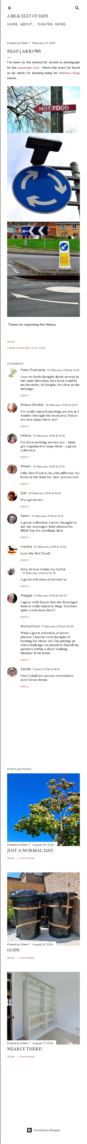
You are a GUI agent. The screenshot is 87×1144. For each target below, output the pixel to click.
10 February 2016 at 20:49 (39, 573)
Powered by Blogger (47, 1130)
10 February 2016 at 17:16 (47, 516)
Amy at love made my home (43, 569)
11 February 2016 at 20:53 (57, 626)
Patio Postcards (33, 370)
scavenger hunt (28, 67)
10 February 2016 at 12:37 (62, 405)
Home (12, 24)
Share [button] (10, 341)
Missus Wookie (32, 405)
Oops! (13, 950)
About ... (27, 24)
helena (26, 436)
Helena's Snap (69, 73)
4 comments (26, 858)
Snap (42, 347)
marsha (26, 547)
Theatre (45, 24)
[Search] (77, 7)
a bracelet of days (27, 16)
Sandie (26, 669)
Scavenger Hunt (27, 347)
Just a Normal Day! (30, 850)
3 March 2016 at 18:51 (46, 669)
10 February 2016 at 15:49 (45, 493)
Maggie (27, 595)
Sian (24, 493)
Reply (25, 395)
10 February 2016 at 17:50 (50, 546)
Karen (25, 516)
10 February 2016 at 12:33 (63, 370)
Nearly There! (24, 1049)
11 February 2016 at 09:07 (50, 595)
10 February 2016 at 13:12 (49, 466)
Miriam (26, 466)
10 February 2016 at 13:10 (49, 435)
